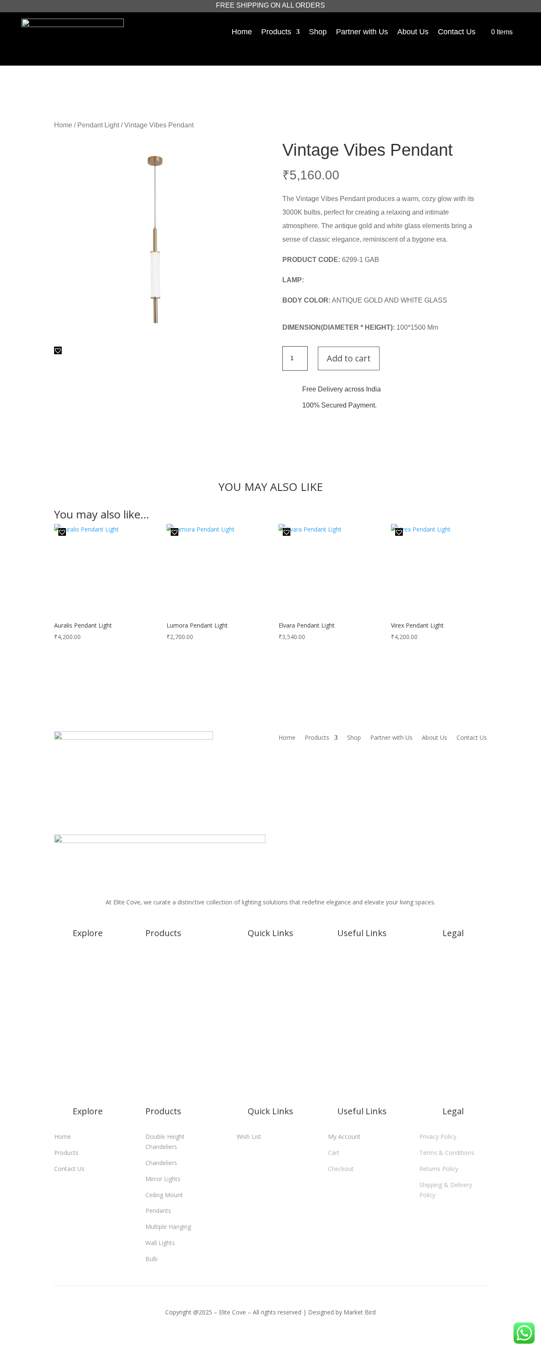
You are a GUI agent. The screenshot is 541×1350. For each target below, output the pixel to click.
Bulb (151, 1080)
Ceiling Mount (164, 1016)
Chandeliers (161, 985)
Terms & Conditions (453, 974)
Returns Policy (453, 990)
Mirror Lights (162, 1000)
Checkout (362, 990)
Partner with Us (362, 32)
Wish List (270, 958)
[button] (58, 350)
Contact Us (456, 32)
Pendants (158, 1032)
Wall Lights (160, 1064)
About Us (413, 32)
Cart (362, 974)
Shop (318, 32)
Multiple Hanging (168, 1048)
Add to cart (349, 358)
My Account (362, 958)
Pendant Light (98, 125)
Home (242, 32)
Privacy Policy (453, 958)
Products (276, 32)
